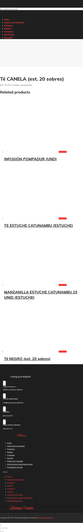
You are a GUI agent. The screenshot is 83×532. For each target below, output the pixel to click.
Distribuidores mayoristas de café (20, 464)
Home (9, 443)
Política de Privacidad (15, 461)
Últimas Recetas (21, 507)
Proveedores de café (15, 467)
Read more (63, 152)
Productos (11, 449)
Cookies (10, 458)
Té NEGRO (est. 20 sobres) (27, 358)
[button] (21, 471)
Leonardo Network (46, 518)
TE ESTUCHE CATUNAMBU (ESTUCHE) (38, 225)
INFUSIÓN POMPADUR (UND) (30, 159)
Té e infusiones (26, 85)
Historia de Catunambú (16, 446)
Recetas (10, 452)
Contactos (11, 455)
